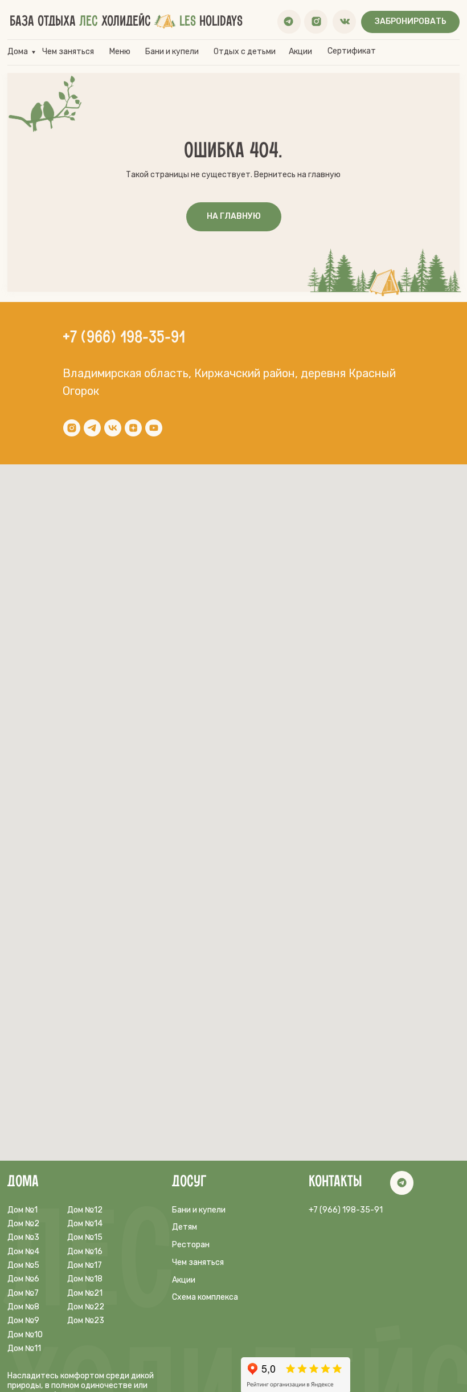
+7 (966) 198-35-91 (124, 337)
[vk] (112, 427)
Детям (184, 1227)
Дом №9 (23, 1320)
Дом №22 (85, 1307)
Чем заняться (68, 51)
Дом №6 (23, 1279)
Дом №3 (23, 1237)
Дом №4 (23, 1251)
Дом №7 (23, 1293)
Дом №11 (24, 1348)
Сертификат (351, 51)
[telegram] (92, 427)
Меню (119, 51)
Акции (300, 51)
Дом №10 (25, 1335)
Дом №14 (85, 1223)
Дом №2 (23, 1223)
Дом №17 (84, 1265)
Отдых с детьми (245, 51)
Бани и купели (172, 51)
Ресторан (191, 1245)
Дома (17, 51)
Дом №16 (85, 1251)
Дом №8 (23, 1307)
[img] (288, 21)
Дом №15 (85, 1237)
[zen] (133, 427)
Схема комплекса (205, 1297)
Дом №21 (85, 1293)
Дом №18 (85, 1279)
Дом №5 (23, 1265)
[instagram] (71, 427)
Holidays (211, 21)
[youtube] (153, 427)
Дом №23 (85, 1320)
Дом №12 (85, 1210)
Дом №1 (22, 1210)
